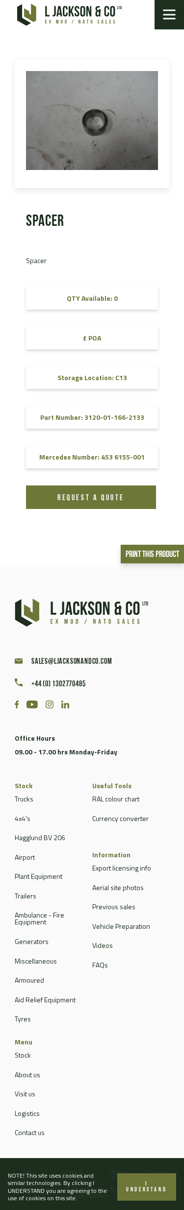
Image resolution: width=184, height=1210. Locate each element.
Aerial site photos (118, 887)
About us (27, 1074)
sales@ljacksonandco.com (71, 662)
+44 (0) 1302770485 (58, 684)
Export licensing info (121, 868)
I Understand (146, 1187)
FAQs (100, 965)
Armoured (29, 980)
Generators (32, 941)
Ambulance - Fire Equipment (39, 918)
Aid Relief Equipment (45, 999)
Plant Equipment (38, 876)
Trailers (25, 896)
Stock (23, 1055)
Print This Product (152, 555)
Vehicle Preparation (121, 926)
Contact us (30, 1132)
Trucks (24, 799)
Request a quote (91, 498)
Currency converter (120, 818)
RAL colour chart (115, 799)
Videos (102, 945)
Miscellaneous (36, 961)
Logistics (27, 1113)
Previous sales (113, 906)
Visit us (25, 1094)
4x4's (22, 818)
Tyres (23, 1019)
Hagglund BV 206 (40, 837)
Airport (25, 857)
